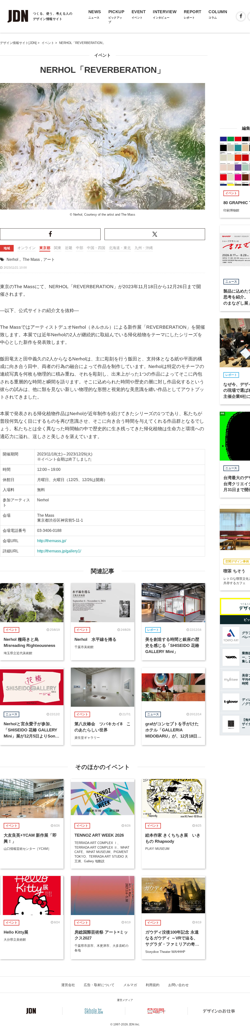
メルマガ (130, 985)
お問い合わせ (178, 985)
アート (49, 259)
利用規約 (152, 985)
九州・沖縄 (144, 248)
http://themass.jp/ (51, 541)
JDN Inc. (134, 1024)
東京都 (44, 248)
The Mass (31, 259)
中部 (79, 248)
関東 (57, 248)
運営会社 (68, 985)
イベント (102, 55)
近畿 (68, 248)
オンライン (26, 248)
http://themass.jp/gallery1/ (59, 551)
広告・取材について (99, 985)
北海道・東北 (120, 248)
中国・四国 (96, 248)
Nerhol (12, 259)
